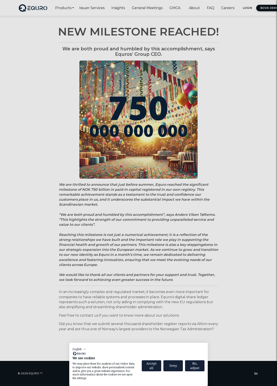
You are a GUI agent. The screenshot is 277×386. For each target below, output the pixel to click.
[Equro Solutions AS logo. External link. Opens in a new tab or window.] (79, 354)
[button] (79, 349)
